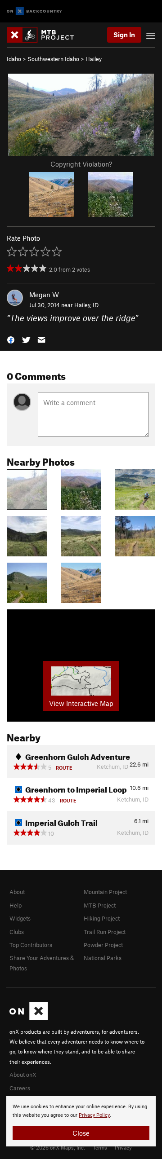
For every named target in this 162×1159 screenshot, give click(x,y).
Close (81, 1133)
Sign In (124, 35)
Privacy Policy (94, 1115)
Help (15, 905)
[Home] (45, 35)
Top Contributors (30, 944)
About (17, 891)
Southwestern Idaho (53, 58)
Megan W (44, 295)
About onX (22, 1074)
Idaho (14, 58)
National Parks (103, 957)
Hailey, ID (86, 304)
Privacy (123, 1147)
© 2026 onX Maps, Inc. (57, 1147)
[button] (11, 339)
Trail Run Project (105, 931)
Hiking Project (102, 918)
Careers (19, 1088)
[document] (81, 1121)
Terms (100, 1147)
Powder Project (103, 944)
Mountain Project (105, 891)
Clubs (16, 931)
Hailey (94, 58)
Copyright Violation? (81, 164)
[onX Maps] (28, 1018)
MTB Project (100, 905)
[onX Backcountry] (34, 11)
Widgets (20, 918)
